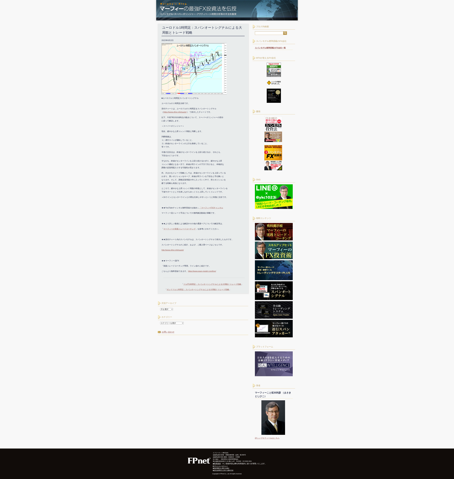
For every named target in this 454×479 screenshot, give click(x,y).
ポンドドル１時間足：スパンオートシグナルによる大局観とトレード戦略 (198, 290)
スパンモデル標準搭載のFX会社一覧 (270, 48)
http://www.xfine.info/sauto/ (173, 250)
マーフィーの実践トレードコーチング (179, 229)
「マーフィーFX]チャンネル (211, 208)
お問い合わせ (168, 332)
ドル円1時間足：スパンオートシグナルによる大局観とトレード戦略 (212, 284)
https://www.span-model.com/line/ (202, 271)
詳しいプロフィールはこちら (267, 438)
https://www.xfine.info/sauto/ (175, 112)
